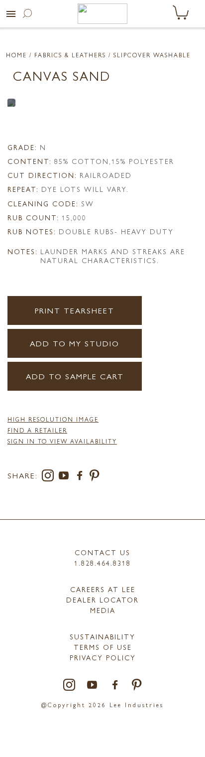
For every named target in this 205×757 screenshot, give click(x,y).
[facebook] (82, 477)
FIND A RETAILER (37, 430)
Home (16, 54)
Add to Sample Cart (75, 376)
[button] (11, 14)
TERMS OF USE (103, 647)
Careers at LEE (102, 589)
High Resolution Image (53, 419)
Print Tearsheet (74, 310)
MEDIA (102, 610)
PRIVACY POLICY (103, 657)
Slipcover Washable (152, 54)
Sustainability (102, 636)
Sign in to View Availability (62, 441)
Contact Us (102, 552)
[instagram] (50, 477)
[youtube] (66, 477)
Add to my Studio (74, 343)
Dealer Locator (102, 600)
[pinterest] (95, 477)
